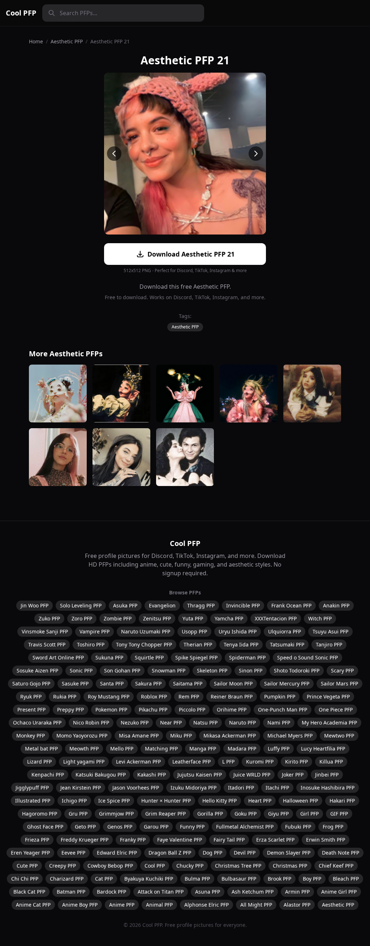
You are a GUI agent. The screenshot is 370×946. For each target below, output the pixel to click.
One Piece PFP (336, 709)
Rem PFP (188, 696)
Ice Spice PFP (114, 800)
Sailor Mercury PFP (286, 683)
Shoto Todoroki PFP (296, 670)
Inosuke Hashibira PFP (327, 787)
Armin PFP (297, 891)
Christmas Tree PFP (238, 865)
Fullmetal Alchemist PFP (245, 826)
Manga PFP (202, 748)
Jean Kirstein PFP (80, 787)
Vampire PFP (94, 631)
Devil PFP (244, 852)
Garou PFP (156, 826)
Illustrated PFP (32, 800)
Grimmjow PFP (116, 813)
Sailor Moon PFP (233, 683)
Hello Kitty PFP (219, 800)
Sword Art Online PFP (58, 657)
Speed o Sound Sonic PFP (307, 657)
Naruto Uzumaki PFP (145, 631)
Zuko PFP (49, 618)
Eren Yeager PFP (30, 852)
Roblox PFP (154, 696)
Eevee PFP (73, 852)
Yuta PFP (192, 618)
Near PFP (171, 722)
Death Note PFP (340, 852)
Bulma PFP (197, 878)
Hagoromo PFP (39, 813)
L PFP (228, 761)
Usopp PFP (194, 631)
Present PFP (31, 709)
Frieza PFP (37, 839)
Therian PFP (198, 644)
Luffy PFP (278, 748)
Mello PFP (121, 748)
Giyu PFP (278, 813)
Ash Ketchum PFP (253, 891)
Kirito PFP (296, 761)
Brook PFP (279, 878)
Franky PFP (133, 839)
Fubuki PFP (298, 826)
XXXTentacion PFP (276, 618)
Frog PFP (333, 826)
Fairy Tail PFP (229, 839)
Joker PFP (293, 774)
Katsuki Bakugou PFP (101, 774)
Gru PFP (78, 813)
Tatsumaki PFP (287, 644)
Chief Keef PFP (336, 865)
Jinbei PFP (327, 774)
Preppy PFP (70, 709)
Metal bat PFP (41, 748)
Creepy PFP (62, 865)
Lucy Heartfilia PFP (323, 748)
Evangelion (162, 605)
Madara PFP (242, 748)
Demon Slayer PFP (288, 852)
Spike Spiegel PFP (196, 657)
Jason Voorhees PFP (135, 787)
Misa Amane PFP (139, 735)
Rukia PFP (64, 696)
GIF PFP (339, 813)
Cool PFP (21, 13)
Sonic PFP (81, 670)
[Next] (256, 153)
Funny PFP (192, 826)
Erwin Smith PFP (325, 839)
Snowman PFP (168, 670)
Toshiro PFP (90, 644)
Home (36, 41)
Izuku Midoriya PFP (193, 787)
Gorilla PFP (210, 813)
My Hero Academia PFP (329, 722)
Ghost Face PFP (45, 826)
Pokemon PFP (111, 709)
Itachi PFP (277, 787)
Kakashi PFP (151, 774)
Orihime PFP (231, 709)
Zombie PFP (118, 618)
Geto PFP (85, 826)
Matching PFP (161, 748)
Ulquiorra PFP (284, 631)
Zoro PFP (82, 618)
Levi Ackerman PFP (138, 761)
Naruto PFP (242, 722)
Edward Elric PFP (117, 852)
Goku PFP (246, 813)
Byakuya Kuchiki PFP (148, 878)
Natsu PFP (205, 722)
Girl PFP (309, 813)
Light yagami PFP (83, 761)
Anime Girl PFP (339, 891)
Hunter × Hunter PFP (166, 800)
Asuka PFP (125, 605)
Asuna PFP (207, 891)
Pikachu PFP (153, 709)
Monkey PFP (30, 735)
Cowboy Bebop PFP (110, 865)
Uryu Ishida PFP (238, 631)
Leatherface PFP (191, 761)
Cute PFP (27, 865)
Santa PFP (112, 683)
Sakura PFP (148, 683)
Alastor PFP (297, 904)
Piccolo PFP (192, 709)
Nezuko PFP (135, 722)
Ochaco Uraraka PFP (37, 722)
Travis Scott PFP (46, 644)
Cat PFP (104, 878)
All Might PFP (256, 904)
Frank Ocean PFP (291, 605)
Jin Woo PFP (34, 605)
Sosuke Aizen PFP (37, 670)
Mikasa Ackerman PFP (229, 735)
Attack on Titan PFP (161, 891)
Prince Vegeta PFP (328, 696)
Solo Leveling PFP (81, 605)
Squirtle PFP (149, 657)
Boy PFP (312, 878)
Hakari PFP (342, 800)
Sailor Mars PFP (339, 683)
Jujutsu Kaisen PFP (199, 774)
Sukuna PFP (109, 657)
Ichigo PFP (74, 800)
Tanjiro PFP (329, 644)
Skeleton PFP (212, 670)
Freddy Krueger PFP (84, 839)
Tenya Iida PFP (241, 644)
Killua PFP (331, 761)
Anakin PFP (336, 605)
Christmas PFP (290, 865)
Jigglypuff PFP (32, 787)
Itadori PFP (241, 787)
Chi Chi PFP (24, 878)
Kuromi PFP (260, 761)
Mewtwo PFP (339, 735)
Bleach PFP (346, 878)
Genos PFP (119, 826)
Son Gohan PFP (122, 670)
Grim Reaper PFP (165, 813)
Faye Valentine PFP (179, 839)
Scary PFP (342, 670)
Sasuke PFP (75, 683)
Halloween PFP (300, 800)
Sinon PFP (250, 670)
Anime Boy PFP (80, 904)
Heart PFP (259, 800)
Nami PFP (278, 722)
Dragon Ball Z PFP (170, 852)
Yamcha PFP (229, 618)
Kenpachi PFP (47, 774)
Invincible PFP (243, 605)
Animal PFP (159, 904)
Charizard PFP (66, 878)
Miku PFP (181, 735)
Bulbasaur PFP (238, 878)
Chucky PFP (189, 865)
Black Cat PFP (29, 891)
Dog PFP (212, 852)
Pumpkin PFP (279, 696)
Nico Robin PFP (91, 722)
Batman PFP (71, 891)
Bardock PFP (111, 891)
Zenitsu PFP (157, 618)
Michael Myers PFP (290, 735)
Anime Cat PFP (33, 904)
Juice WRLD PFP (251, 774)
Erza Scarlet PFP (275, 839)
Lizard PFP (39, 761)
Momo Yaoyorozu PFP (81, 735)
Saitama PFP (187, 683)
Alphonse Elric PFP (206, 904)
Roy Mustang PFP (108, 696)
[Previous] (114, 153)
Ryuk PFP (31, 696)
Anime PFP (121, 904)
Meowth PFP (84, 748)
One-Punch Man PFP (282, 709)
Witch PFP (320, 618)
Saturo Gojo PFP (31, 683)
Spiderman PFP (247, 657)
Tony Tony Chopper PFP (144, 644)
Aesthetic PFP (67, 41)
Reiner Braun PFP (232, 696)
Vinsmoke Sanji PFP (45, 631)
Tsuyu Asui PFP (330, 631)
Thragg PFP (201, 605)
